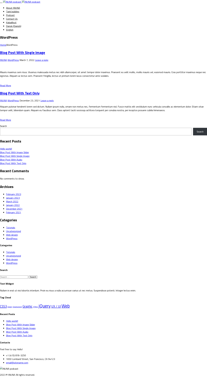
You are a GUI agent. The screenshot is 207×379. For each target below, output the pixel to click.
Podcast (10, 15)
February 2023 (13, 194)
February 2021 (13, 212)
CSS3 (3, 306)
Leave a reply (41, 60)
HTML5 (35, 307)
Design (9, 307)
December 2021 (14, 209)
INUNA (3, 60)
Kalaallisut (11, 22)
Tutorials (10, 227)
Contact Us (12, 19)
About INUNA (13, 8)
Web (66, 305)
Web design (12, 235)
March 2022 (12, 201)
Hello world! (6, 149)
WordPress (13, 60)
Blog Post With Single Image (22, 52)
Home (3, 45)
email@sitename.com (17, 362)
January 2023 (13, 198)
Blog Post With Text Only (20, 93)
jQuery (45, 305)
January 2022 (13, 205)
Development (17, 307)
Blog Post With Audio (11, 159)
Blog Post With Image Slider (14, 152)
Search (3, 126)
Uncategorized (13, 231)
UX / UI (56, 306)
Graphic (27, 306)
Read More (5, 85)
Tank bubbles (12, 11)
